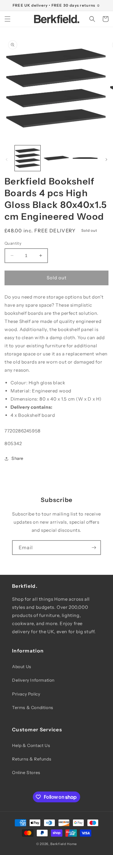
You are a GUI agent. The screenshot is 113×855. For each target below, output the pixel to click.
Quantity (13, 243)
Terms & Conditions (32, 707)
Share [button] (17, 458)
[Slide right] (106, 159)
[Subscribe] (93, 547)
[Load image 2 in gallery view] (56, 158)
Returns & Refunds (31, 759)
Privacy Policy (26, 694)
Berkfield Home (63, 844)
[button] (7, 19)
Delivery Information (33, 680)
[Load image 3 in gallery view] (85, 158)
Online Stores (26, 772)
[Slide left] (6, 159)
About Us (21, 666)
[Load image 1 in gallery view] (27, 158)
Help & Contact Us (31, 745)
